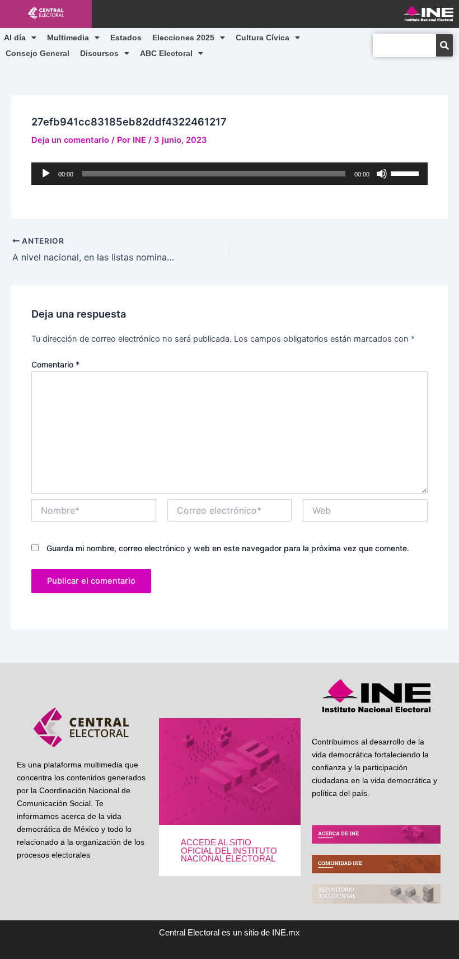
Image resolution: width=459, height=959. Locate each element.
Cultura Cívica (262, 37)
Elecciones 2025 (183, 37)
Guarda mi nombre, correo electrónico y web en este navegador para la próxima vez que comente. (227, 548)
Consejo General (37, 53)
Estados (126, 37)
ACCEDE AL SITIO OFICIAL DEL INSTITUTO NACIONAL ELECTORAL (229, 850)
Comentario (55, 364)
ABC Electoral (166, 53)
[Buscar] (444, 45)
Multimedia (68, 37)
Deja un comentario (70, 140)
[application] (229, 173)
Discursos (99, 53)
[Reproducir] (45, 173)
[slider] (406, 172)
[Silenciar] (381, 173)
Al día (15, 37)
